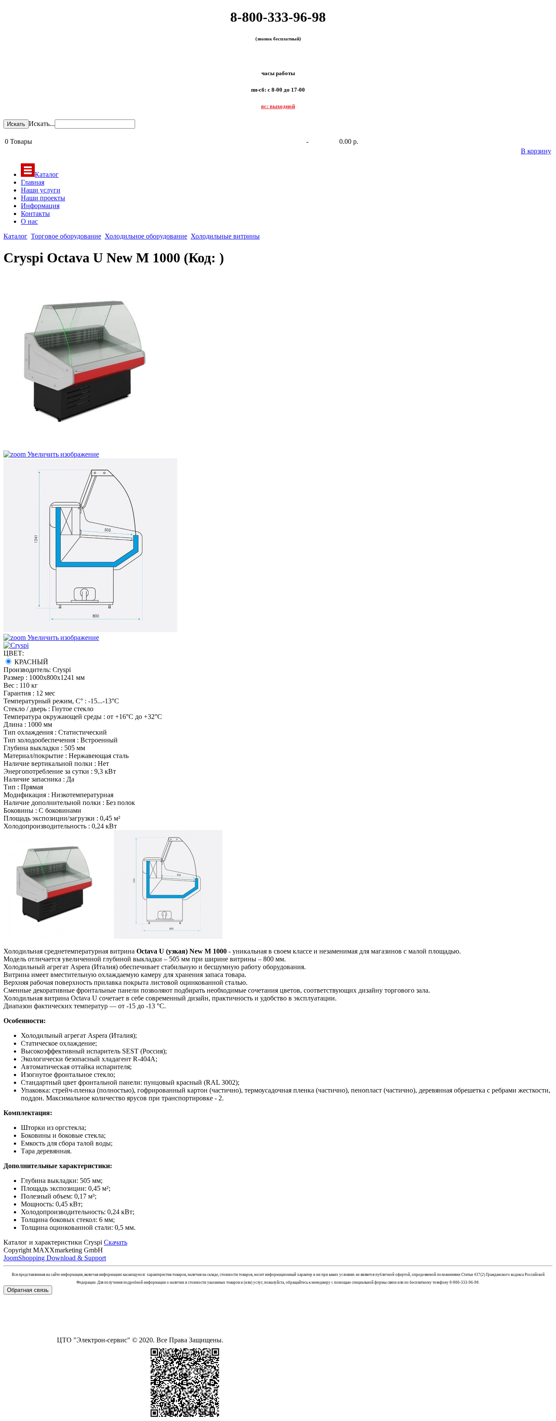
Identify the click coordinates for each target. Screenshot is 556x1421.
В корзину (536, 151)
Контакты (35, 213)
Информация (40, 205)
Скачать (115, 1242)
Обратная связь (28, 1290)
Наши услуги (40, 190)
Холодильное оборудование (146, 236)
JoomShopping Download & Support (54, 1258)
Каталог (47, 174)
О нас (29, 221)
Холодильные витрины (225, 236)
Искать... (42, 123)
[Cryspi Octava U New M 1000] (57, 884)
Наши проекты (43, 198)
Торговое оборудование (66, 236)
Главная (32, 182)
